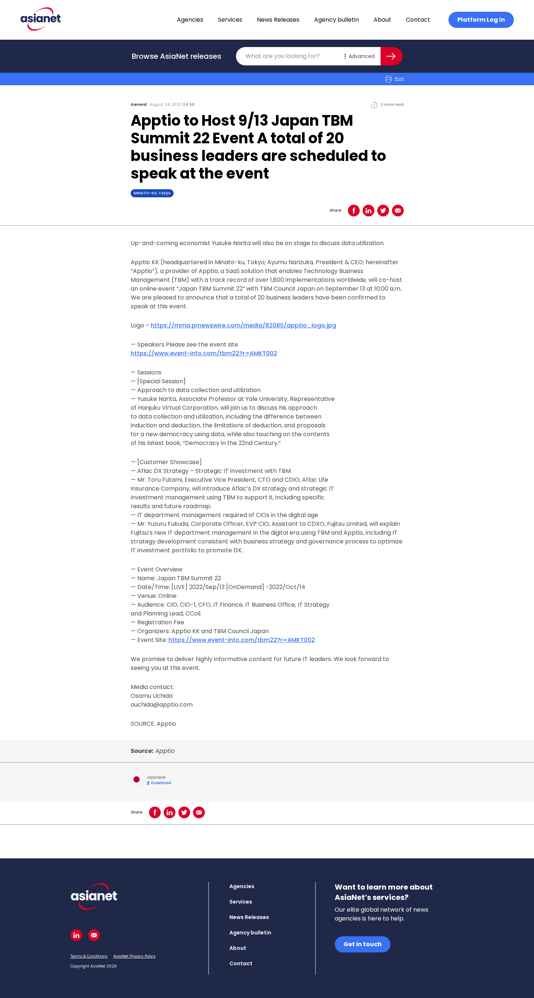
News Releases (278, 19)
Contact (418, 19)
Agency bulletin (336, 19)
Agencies (190, 19)
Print (399, 79)
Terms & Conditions (89, 956)
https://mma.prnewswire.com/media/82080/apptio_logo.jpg (243, 325)
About (382, 19)
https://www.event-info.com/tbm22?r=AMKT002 (204, 353)
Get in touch (363, 944)
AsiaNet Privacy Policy (134, 956)
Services (230, 19)
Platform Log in (481, 19)
